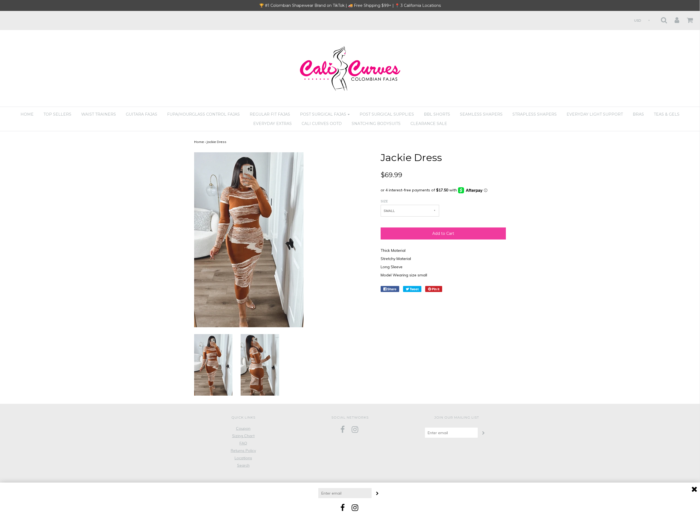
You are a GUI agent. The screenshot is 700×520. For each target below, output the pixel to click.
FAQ (243, 443)
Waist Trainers (98, 114)
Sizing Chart (243, 435)
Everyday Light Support (595, 114)
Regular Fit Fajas (270, 114)
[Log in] (673, 18)
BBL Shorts (437, 114)
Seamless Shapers (481, 114)
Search (243, 465)
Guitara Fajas (141, 114)
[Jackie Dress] (213, 364)
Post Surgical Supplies (387, 114)
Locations (243, 457)
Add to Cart (443, 233)
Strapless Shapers (534, 114)
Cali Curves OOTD (322, 123)
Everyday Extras (272, 123)
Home (27, 114)
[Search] (660, 18)
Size (384, 201)
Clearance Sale (428, 123)
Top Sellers (57, 114)
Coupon (243, 428)
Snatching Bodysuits (376, 123)
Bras (638, 114)
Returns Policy (243, 450)
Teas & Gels (666, 114)
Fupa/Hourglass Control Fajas (203, 114)
